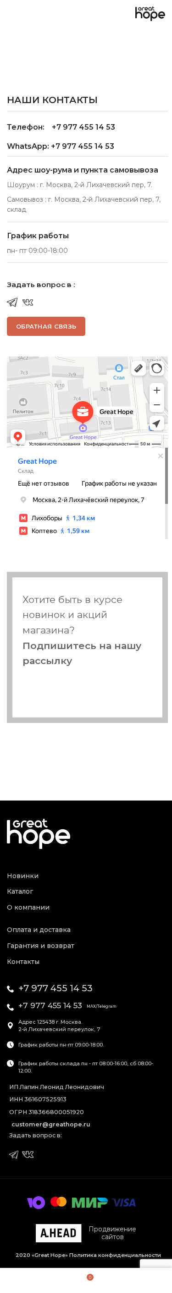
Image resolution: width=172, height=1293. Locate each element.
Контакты (23, 962)
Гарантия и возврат (40, 946)
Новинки (23, 876)
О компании (28, 907)
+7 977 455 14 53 (55, 988)
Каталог (20, 891)
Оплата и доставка (39, 930)
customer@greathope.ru (50, 1124)
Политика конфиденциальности (114, 1255)
